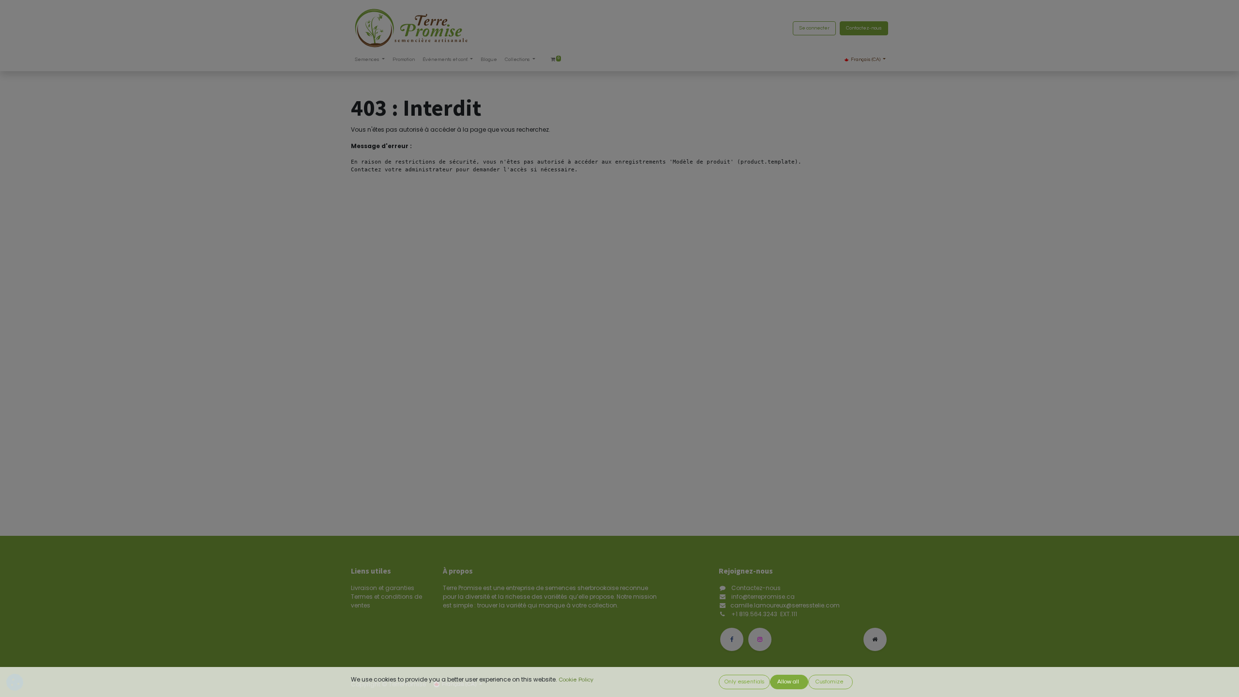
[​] (731, 639)
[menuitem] (404, 59)
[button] (744, 682)
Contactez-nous (864, 28)
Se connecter (814, 28)
